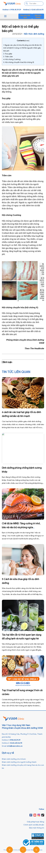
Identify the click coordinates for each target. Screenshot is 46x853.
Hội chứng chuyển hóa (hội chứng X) (18, 62)
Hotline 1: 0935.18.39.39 (12, 10)
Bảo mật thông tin (36, 828)
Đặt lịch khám (38, 16)
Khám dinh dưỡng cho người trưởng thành (19, 762)
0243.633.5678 (16, 743)
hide (27, 41)
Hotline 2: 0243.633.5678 (33, 10)
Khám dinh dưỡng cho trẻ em (14, 759)
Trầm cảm (8, 57)
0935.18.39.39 (15, 740)
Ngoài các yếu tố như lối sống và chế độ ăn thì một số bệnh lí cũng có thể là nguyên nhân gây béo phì (22, 48)
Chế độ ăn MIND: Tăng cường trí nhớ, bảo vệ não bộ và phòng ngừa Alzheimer (21, 527)
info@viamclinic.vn (14, 746)
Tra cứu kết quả (25, 16)
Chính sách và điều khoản (33, 825)
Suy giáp (7, 54)
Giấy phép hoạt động (35, 822)
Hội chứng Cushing (11, 59)
